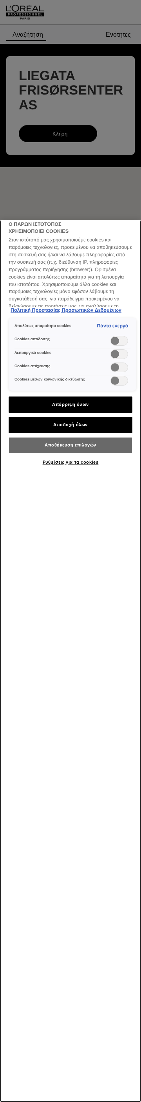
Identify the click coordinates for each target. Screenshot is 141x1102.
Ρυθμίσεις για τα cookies (71, 462)
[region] (70, 661)
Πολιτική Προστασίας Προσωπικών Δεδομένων (66, 310)
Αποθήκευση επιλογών (70, 445)
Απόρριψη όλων (70, 404)
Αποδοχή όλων (70, 424)
